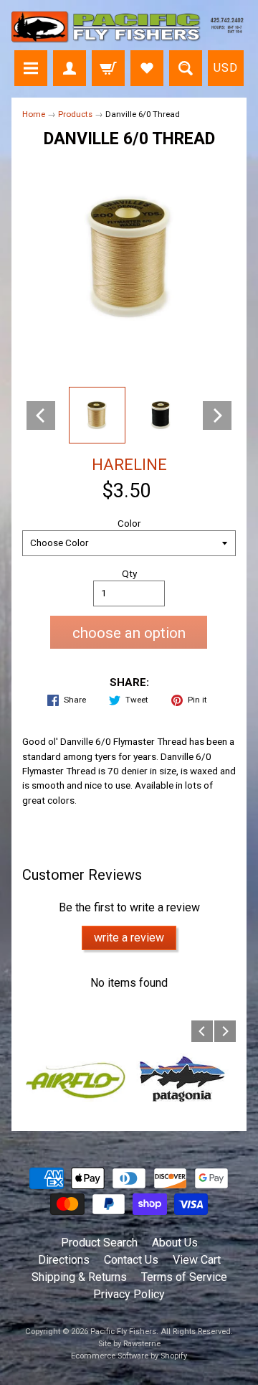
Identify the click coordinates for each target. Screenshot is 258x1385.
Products (75, 114)
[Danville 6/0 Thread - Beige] (97, 415)
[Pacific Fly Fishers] (129, 27)
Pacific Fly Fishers (123, 1331)
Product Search (99, 1242)
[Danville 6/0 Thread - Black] (161, 415)
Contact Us (131, 1260)
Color (129, 523)
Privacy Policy (129, 1294)
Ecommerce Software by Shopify (129, 1356)
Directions (64, 1260)
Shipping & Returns (79, 1277)
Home (33, 114)
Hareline (129, 465)
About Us (175, 1242)
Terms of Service (184, 1277)
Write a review (129, 937)
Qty (129, 573)
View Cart (197, 1260)
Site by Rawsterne (129, 1343)
